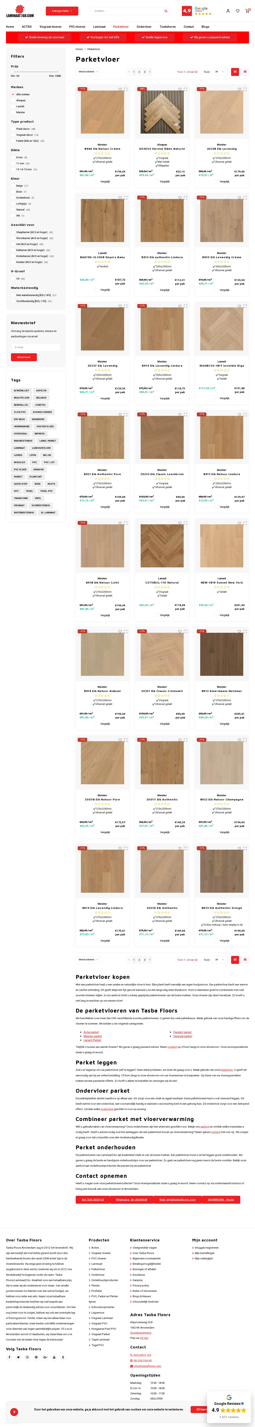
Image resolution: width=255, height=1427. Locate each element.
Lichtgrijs (23, 204)
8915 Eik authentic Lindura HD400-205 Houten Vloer (162, 257)
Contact (189, 27)
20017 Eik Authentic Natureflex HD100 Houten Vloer (162, 799)
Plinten (95, 1286)
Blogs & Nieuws (142, 1296)
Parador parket (182, 1032)
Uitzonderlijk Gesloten (146, 1302)
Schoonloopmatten (102, 1307)
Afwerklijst (21, 390)
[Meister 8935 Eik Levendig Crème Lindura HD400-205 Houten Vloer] (222, 220)
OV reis (144, 1338)
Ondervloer (144, 27)
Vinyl (38, 498)
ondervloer (107, 1109)
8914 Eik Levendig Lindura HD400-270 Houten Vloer (102, 908)
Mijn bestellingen (205, 1253)
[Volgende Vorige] (150, 72)
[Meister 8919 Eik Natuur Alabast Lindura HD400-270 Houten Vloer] (102, 654)
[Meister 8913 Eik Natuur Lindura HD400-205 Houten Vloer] (222, 437)
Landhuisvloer (41, 448)
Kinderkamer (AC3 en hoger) (35, 256)
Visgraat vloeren (50, 27)
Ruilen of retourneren (145, 1291)
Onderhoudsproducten (104, 1280)
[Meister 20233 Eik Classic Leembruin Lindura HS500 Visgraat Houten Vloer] (162, 437)
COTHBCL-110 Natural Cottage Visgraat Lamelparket (162, 583)
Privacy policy (141, 1286)
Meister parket (93, 1036)
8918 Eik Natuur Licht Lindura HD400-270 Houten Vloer (102, 583)
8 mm (21, 157)
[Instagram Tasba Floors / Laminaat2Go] (27, 1357)
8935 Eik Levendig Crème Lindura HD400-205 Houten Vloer (222, 257)
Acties (95, 1248)
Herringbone (21, 426)
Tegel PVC (46, 491)
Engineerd (38, 419)
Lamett (20, 106)
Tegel (29, 491)
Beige (22, 186)
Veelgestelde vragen (145, 1248)
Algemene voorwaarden (147, 1259)
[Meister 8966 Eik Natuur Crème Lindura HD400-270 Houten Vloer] (102, 112)
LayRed (18, 455)
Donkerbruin (25, 198)
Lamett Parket (92, 1040)
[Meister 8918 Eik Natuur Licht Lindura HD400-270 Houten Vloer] (102, 546)
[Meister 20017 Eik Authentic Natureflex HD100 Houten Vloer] (162, 763)
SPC (16, 491)
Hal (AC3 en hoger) (29, 244)
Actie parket (91, 1032)
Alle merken (23, 94)
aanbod (204, 1127)
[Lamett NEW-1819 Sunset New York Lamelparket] (222, 546)
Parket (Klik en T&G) (30, 141)
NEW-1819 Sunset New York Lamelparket (222, 583)
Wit (20, 215)
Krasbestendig (23, 441)
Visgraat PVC (99, 1324)
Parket (18, 476)
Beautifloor (21, 398)
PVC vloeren (77, 27)
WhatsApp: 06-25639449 (131, 1200)
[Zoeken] (166, 11)
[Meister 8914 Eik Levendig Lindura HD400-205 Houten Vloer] (162, 329)
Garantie (137, 1280)
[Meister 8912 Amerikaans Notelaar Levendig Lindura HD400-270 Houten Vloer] (222, 654)
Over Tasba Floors (143, 1253)
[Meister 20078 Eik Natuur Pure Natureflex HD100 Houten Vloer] (102, 763)
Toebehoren (168, 27)
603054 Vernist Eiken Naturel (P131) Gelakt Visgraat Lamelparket (162, 149)
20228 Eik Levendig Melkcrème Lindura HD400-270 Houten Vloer (222, 149)
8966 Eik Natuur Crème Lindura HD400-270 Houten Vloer (102, 149)
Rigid (37, 484)
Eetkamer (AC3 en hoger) (33, 250)
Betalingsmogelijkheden (147, 1264)
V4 (20, 278)
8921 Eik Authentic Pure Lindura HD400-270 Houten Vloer (102, 474)
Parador (38, 469)
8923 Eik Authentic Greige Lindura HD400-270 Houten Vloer (222, 908)
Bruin (21, 192)
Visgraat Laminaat (102, 1318)
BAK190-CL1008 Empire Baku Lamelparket (102, 257)
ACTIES (27, 27)
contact (172, 1047)
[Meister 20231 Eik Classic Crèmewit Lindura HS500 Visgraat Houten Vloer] (162, 654)
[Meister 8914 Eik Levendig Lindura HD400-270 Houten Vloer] (102, 871)
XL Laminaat (48, 512)
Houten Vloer (45, 426)
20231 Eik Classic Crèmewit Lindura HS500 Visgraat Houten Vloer (162, 691)
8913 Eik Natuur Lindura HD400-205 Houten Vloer (221, 474)
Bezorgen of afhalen (144, 1269)
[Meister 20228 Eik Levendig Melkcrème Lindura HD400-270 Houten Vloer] (222, 112)
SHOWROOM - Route (221, 1200)
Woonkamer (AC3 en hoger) (34, 238)
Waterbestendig (24, 512)
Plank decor (25, 129)
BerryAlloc (21, 405)
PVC (34, 462)
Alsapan (21, 100)
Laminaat (99, 27)
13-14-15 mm (26, 169)
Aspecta (41, 390)
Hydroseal (20, 433)
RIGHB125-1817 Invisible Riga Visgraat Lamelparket (222, 366)
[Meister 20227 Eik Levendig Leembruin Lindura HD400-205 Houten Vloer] (102, 329)
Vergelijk (105, 181)
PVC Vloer (20, 469)
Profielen (96, 1291)
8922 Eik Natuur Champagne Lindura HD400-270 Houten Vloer (222, 799)
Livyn (32, 455)
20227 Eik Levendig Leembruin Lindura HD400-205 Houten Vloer (102, 366)
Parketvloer (121, 27)
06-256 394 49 (143, 1361)
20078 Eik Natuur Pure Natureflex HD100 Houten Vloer (102, 799)
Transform (21, 498)
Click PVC (20, 412)
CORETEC (40, 405)
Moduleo (19, 462)
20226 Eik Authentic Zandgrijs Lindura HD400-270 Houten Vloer (162, 908)
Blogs (205, 27)
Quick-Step (20, 484)
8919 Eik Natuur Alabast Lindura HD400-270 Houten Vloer (102, 691)
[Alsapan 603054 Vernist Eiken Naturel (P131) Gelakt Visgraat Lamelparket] (162, 112)
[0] (247, 11)
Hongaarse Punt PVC (103, 1329)
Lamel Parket (47, 441)
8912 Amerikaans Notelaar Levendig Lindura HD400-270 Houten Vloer (221, 691)
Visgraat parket (182, 1036)
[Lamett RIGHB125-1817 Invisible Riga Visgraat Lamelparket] (222, 329)
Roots (51, 484)
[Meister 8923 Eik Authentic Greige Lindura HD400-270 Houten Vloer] (222, 871)
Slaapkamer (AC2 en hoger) (34, 232)
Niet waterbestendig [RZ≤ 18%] (36, 295)
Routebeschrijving (140, 1333)
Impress (39, 433)
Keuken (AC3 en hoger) (32, 262)
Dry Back (19, 419)
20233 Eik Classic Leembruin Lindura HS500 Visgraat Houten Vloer (162, 474)
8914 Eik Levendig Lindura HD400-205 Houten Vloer (162, 366)
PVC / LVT (49, 462)
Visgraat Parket (100, 1334)
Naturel (23, 210)
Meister (20, 112)
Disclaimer (139, 1275)
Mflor (47, 455)
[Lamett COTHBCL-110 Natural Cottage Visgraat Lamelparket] (162, 546)
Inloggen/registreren (207, 1248)
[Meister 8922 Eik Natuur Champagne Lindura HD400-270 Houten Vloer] (222, 763)
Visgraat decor (27, 135)
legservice (227, 1070)
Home (10, 27)
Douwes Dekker (42, 412)
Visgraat (19, 505)
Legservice (97, 1313)
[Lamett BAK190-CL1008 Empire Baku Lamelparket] (102, 220)
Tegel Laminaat (100, 1340)
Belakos (41, 398)
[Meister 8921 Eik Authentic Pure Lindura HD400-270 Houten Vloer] (102, 437)
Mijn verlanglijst (204, 1259)
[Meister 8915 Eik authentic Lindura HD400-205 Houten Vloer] (162, 220)
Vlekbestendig (41, 505)
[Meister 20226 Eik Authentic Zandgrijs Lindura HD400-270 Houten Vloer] (162, 871)
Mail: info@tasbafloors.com (178, 1200)
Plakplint (35, 476)
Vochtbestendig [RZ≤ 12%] (34, 301)
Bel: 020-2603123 (93, 1200)
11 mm (23, 163)
